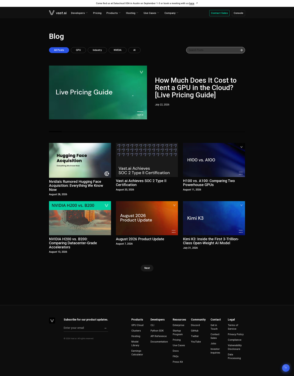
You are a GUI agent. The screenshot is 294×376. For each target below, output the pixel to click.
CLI (152, 325)
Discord (195, 325)
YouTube (196, 341)
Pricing (97, 13)
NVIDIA (117, 50)
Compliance (234, 339)
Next (147, 268)
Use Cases (150, 13)
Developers (78, 13)
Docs (176, 350)
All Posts (59, 50)
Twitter (195, 336)
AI (134, 50)
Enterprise (178, 325)
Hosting (130, 13)
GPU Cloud (137, 325)
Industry (97, 50)
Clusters (136, 330)
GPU (78, 50)
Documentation (159, 341)
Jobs (213, 343)
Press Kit (178, 361)
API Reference (159, 336)
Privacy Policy (236, 334)
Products (112, 13)
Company (169, 13)
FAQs (176, 356)
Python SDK (157, 330)
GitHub (194, 330)
